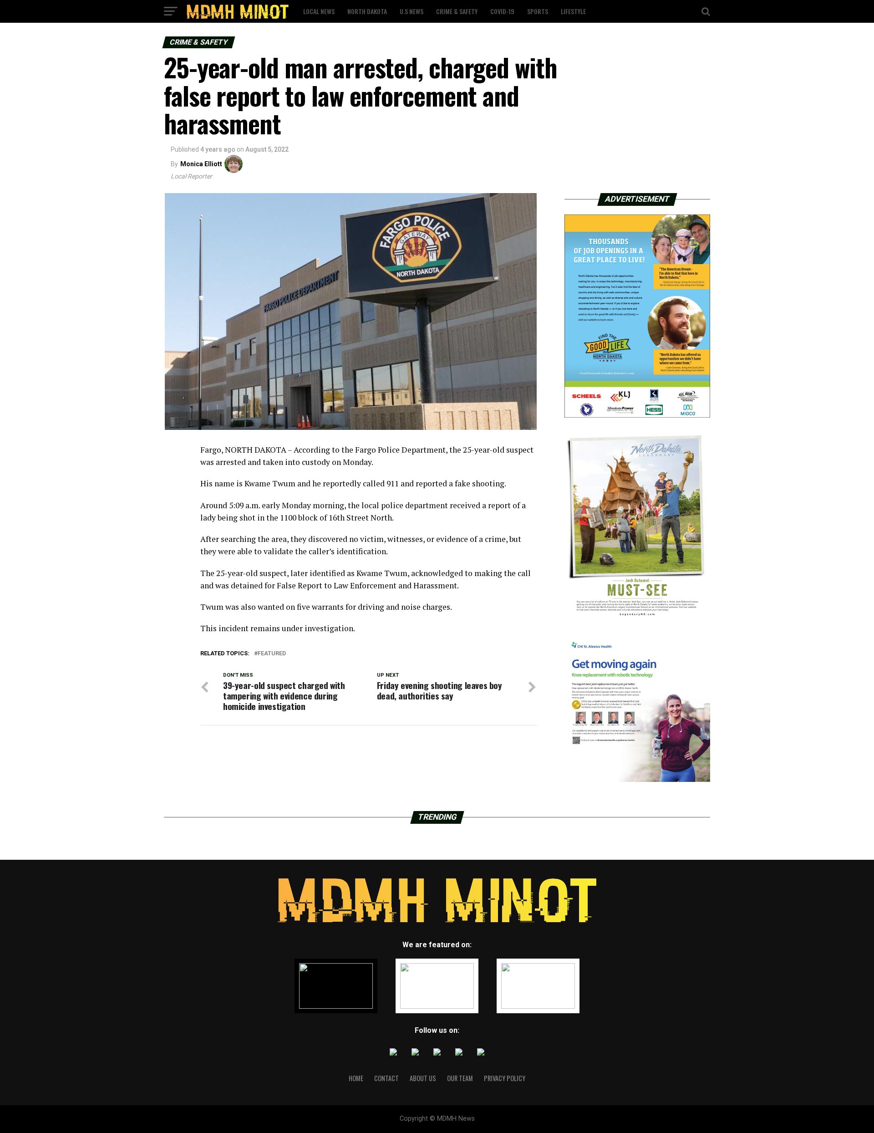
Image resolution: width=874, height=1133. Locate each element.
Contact (386, 1078)
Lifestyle (573, 11)
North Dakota (367, 11)
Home (356, 1078)
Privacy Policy (504, 1078)
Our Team (460, 1078)
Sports (537, 11)
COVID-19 (502, 11)
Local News (319, 11)
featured (272, 654)
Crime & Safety (457, 11)
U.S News (411, 11)
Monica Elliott (201, 164)
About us (423, 1078)
